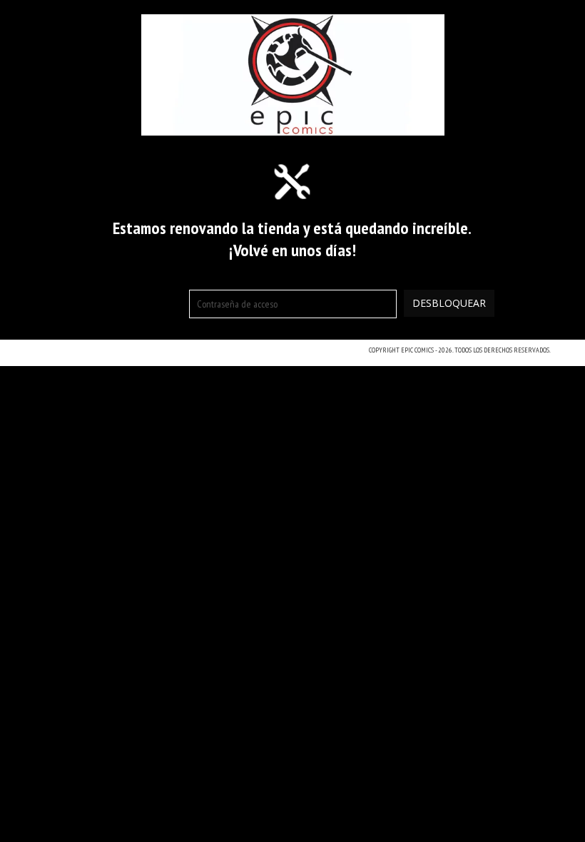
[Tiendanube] (96, 355)
